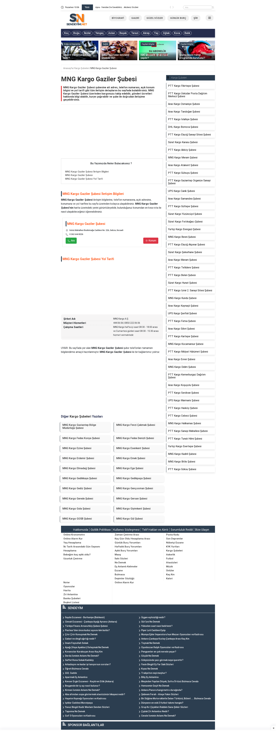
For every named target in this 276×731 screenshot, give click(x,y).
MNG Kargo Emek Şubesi (130, 458)
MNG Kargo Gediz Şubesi (77, 488)
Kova (177, 33)
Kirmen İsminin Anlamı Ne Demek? (82, 690)
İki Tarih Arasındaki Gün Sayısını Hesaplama (81, 548)
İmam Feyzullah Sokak (76, 643)
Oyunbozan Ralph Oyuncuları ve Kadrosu (162, 647)
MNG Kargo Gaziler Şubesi (103, 68)
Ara (72, 240)
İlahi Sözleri (121, 558)
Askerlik (170, 554)
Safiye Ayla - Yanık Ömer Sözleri (110, 7)
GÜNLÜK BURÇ (178, 18)
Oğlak (166, 33)
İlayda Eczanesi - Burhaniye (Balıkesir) (85, 617)
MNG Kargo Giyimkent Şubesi (133, 508)
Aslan (111, 33)
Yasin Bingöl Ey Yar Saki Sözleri (157, 664)
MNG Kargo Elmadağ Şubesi (78, 468)
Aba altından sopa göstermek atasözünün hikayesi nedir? (95, 694)
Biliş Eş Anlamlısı (150, 677)
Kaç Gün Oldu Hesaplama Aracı (132, 538)
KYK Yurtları (173, 546)
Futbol (169, 558)
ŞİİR (196, 18)
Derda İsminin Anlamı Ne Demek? (82, 656)
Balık (187, 33)
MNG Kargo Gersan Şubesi (131, 498)
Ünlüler (170, 570)
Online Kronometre (74, 534)
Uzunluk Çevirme (72, 558)
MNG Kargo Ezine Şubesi (76, 448)
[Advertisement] (112, 135)
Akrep (146, 33)
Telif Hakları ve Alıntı (155, 529)
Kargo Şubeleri (81, 68)
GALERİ (135, 18)
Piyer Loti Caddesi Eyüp (153, 630)
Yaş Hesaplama (72, 542)
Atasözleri (172, 562)
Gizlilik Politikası (101, 529)
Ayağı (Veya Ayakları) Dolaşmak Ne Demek (87, 647)
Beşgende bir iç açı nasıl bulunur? (82, 685)
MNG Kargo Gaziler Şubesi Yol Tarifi (84, 178)
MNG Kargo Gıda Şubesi (76, 508)
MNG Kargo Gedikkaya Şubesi (79, 478)
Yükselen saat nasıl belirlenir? (156, 626)
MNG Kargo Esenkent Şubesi (133, 448)
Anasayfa (68, 68)
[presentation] (170, 8)
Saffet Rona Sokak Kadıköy (79, 660)
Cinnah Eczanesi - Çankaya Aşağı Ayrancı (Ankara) (91, 621)
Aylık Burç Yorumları (126, 550)
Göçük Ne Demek (150, 656)
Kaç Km (170, 574)
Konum (152, 240)
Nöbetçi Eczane (175, 542)
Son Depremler (174, 538)
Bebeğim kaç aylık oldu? (77, 554)
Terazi (134, 33)
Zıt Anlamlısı (70, 594)
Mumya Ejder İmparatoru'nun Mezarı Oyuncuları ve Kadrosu (172, 634)
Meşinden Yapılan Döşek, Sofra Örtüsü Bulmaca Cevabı (170, 681)
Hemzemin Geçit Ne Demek (155, 685)
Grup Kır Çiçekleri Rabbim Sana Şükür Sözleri (164, 707)
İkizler (87, 33)
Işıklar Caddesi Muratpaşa (79, 703)
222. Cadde (71, 673)
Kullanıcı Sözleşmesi (126, 529)
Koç (66, 33)
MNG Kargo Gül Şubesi (129, 518)
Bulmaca (120, 574)
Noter (66, 582)
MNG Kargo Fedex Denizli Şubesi (135, 438)
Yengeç (99, 33)
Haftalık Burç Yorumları (128, 546)
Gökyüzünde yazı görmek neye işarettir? (162, 660)
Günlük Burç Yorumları (127, 542)
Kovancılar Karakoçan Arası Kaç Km (84, 651)
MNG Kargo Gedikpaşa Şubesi (133, 478)
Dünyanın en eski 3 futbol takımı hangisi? (162, 703)
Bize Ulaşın (202, 529)
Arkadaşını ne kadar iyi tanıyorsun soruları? (88, 664)
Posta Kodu (172, 534)
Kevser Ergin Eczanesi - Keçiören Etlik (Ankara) (89, 681)
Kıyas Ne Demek (149, 668)
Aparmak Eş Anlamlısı (76, 677)
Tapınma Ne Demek (75, 711)
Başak (123, 33)
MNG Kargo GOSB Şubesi (77, 518)
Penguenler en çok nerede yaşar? (158, 651)
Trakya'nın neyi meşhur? (154, 673)
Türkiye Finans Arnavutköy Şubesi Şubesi (86, 626)
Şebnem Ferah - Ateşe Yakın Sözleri (159, 694)
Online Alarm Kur (73, 538)
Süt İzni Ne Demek (150, 621)
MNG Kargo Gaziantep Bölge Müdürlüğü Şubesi (79, 426)
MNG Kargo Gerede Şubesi (77, 498)
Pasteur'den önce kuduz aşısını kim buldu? (87, 630)
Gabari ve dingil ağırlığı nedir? (80, 638)
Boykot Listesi (71, 602)
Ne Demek (120, 562)
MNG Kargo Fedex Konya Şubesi (81, 438)
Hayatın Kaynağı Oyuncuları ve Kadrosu (85, 698)
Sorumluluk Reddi (182, 529)
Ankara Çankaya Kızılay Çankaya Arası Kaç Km (165, 638)
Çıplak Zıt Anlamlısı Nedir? (155, 711)
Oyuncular (69, 586)
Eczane (119, 570)
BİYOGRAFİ (118, 18)
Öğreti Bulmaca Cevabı (77, 668)
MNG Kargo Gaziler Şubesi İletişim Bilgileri (87, 171)
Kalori (169, 578)
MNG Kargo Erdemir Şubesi (78, 458)
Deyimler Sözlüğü (124, 578)
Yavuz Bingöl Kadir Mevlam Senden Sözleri (87, 707)
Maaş (118, 554)
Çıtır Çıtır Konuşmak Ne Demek (81, 634)
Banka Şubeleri (71, 598)
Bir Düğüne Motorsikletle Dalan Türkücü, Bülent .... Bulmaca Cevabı (176, 698)
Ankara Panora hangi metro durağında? (161, 690)
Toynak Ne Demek (150, 643)
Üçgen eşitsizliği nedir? (153, 617)
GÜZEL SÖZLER (154, 18)
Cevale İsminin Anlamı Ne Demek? (158, 715)
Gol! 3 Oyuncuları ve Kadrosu (80, 715)
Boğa (76, 33)
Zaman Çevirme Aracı (127, 534)
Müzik (169, 566)
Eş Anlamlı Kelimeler (126, 566)
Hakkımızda (80, 529)
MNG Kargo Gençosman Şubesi (134, 488)
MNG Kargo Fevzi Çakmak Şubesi (135, 424)
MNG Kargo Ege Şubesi (129, 468)
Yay (156, 33)
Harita (67, 590)
